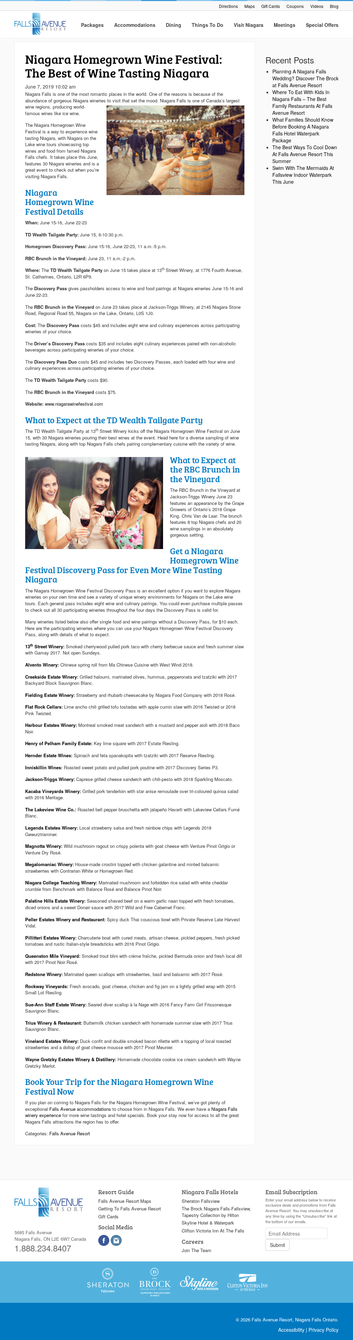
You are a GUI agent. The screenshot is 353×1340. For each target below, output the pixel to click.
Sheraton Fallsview (201, 1201)
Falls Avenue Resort (69, 1133)
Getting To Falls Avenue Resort (129, 1208)
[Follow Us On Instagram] (116, 1240)
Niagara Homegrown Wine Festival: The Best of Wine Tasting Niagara (123, 65)
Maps (249, 6)
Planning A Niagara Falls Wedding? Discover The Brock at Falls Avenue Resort (305, 78)
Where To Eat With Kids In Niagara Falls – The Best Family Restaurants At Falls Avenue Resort (302, 102)
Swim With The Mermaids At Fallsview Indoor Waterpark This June (303, 174)
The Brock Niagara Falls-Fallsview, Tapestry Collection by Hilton (216, 1211)
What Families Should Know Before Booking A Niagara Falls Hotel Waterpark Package (302, 130)
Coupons (295, 6)
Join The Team (196, 1250)
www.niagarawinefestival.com (74, 403)
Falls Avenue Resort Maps (124, 1201)
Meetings (284, 24)
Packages (92, 24)
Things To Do (207, 24)
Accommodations (134, 24)
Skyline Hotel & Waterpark (208, 1222)
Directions (228, 6)
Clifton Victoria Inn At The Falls (213, 1230)
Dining (173, 24)
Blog (334, 6)
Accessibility (291, 1329)
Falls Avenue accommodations (80, 1109)
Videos (316, 6)
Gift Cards (270, 6)
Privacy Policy (324, 1329)
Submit (277, 1244)
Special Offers (322, 24)
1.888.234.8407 (42, 1248)
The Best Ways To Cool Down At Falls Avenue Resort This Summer (304, 154)
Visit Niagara (248, 24)
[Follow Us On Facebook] (103, 1240)
